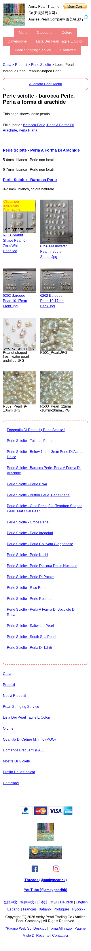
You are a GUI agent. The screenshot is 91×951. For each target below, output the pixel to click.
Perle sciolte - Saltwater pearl (30, 626)
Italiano (45, 909)
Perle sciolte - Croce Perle (28, 522)
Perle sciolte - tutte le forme (30, 441)
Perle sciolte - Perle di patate (30, 577)
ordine (8, 728)
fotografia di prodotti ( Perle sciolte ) (36, 430)
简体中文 (27, 902)
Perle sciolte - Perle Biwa (27, 484)
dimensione (17, 41)
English (82, 902)
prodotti (21, 65)
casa (7, 65)
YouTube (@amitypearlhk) (45, 890)
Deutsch (66, 902)
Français (30, 909)
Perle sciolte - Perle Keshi (27, 555)
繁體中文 (11, 902)
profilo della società (19, 772)
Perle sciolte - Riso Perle (26, 588)
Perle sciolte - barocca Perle (30, 180)
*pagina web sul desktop (26, 928)
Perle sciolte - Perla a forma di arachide (41, 150)
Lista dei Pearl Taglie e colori (59, 41)
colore (67, 32)
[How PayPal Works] (45, 814)
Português (61, 909)
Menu (23, 32)
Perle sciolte (41, 65)
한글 (53, 902)
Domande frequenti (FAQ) (23, 750)
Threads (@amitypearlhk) (46, 880)
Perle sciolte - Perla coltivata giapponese (40, 544)
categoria (44, 32)
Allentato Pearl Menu (45, 84)
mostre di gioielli (16, 761)
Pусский (78, 909)
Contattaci (68, 50)
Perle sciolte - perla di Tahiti (29, 647)
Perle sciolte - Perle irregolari (30, 533)
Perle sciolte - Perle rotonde (30, 599)
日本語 (42, 902)
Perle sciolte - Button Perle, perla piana (38, 495)
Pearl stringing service (33, 50)
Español (13, 909)
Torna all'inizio (60, 928)
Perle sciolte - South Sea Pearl (31, 637)
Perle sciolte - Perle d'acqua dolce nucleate (42, 566)
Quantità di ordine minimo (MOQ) (29, 739)
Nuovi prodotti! (14, 695)
